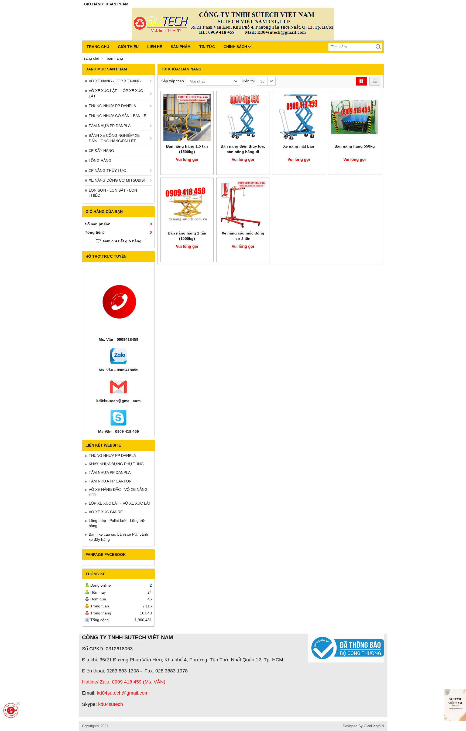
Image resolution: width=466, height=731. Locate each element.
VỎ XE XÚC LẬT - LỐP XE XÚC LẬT (116, 93)
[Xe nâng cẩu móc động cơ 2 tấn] (242, 204)
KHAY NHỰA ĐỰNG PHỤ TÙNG (116, 464)
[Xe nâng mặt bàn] (298, 117)
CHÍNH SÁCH (235, 47)
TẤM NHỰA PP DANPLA (110, 126)
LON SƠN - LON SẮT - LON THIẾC (113, 193)
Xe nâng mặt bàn (298, 146)
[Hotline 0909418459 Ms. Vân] (11, 710)
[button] (213, 81)
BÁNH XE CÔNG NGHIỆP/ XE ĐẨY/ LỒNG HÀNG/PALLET (114, 138)
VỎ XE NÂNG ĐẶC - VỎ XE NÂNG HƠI (118, 492)
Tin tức (207, 47)
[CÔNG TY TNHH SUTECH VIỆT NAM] (455, 705)
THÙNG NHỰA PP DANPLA (112, 106)
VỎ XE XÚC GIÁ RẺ (106, 512)
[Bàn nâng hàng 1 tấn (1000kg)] (187, 204)
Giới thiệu (128, 47)
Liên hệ (154, 47)
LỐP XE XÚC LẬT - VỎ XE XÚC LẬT (120, 503)
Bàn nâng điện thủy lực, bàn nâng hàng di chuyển (243, 151)
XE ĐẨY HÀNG (101, 150)
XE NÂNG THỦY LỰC (107, 170)
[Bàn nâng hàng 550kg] (354, 117)
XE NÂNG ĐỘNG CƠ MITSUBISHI (118, 180)
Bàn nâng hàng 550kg (354, 146)
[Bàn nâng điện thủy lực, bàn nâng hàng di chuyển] (242, 117)
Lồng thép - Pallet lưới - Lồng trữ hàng (117, 523)
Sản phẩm (181, 47)
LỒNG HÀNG (100, 160)
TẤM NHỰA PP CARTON (110, 481)
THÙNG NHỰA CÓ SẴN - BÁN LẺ (117, 116)
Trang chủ (98, 47)
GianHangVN (374, 726)
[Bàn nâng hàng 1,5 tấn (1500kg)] (187, 117)
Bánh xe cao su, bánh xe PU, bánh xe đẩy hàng (118, 537)
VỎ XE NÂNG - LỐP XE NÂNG (115, 81)
